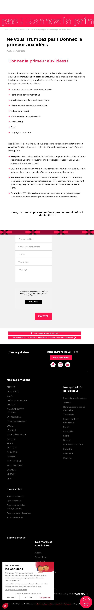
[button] (5, 606)
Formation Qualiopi (15, 517)
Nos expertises (14, 489)
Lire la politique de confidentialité (16, 590)
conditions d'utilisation (63, 604)
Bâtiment (67, 458)
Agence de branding (15, 496)
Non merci (11, 598)
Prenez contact (86, 604)
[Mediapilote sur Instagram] (60, 364)
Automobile (68, 453)
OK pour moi (45, 598)
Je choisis (28, 598)
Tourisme (67, 403)
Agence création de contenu (19, 513)
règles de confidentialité (43, 604)
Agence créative (14, 501)
